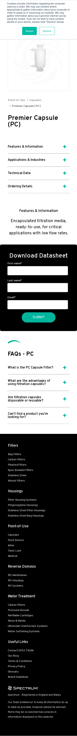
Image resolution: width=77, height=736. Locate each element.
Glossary (13, 671)
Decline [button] (47, 31)
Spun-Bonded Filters (20, 470)
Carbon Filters (16, 459)
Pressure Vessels (18, 610)
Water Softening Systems (24, 631)
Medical (12, 556)
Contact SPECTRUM (21, 650)
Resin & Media (16, 621)
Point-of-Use (16, 100)
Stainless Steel (17, 475)
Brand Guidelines (18, 677)
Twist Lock (14, 551)
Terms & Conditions (20, 661)
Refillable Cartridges (20, 615)
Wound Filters (16, 481)
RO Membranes (17, 575)
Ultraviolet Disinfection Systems (28, 626)
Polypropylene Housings (23, 505)
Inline (11, 545)
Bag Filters (14, 454)
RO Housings (16, 580)
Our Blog (13, 656)
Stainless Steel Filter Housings (27, 510)
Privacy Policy (16, 666)
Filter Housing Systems (22, 500)
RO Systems (15, 586)
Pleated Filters (17, 465)
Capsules (35, 100)
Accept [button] (29, 31)
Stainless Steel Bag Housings (26, 516)
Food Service (16, 540)
